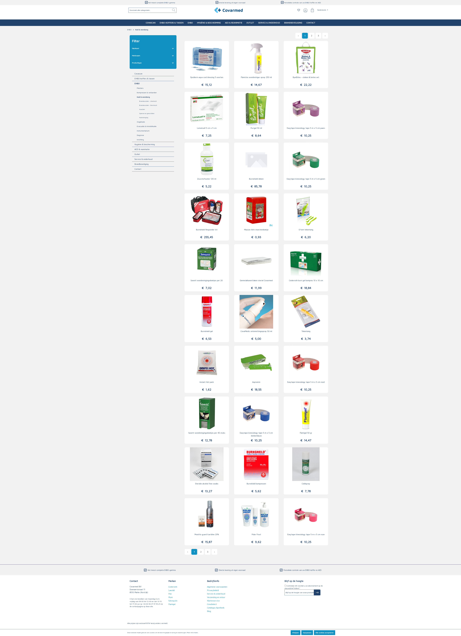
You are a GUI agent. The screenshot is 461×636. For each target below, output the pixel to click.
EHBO (137, 83)
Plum (170, 597)
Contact (137, 169)
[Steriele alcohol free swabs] (207, 464)
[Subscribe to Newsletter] (317, 592)
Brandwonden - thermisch (148, 105)
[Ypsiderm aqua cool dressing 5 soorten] (207, 58)
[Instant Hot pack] (207, 362)
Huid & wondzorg (143, 97)
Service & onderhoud (143, 159)
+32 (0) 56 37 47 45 (150, 604)
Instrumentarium (143, 131)
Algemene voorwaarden (217, 587)
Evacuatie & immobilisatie (146, 126)
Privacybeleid (213, 590)
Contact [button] (134, 581)
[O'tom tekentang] (306, 210)
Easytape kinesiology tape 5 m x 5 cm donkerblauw (256, 434)
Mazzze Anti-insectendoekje (256, 230)
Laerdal (171, 590)
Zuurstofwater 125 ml (206, 179)
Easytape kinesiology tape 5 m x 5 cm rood (306, 382)
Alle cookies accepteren (324, 633)
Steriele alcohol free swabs (206, 484)
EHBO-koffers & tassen (144, 78)
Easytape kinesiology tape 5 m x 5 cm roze (306, 534)
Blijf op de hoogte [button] (294, 581)
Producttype (137, 63)
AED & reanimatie (142, 149)
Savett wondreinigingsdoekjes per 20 (207, 280)
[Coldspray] (306, 464)
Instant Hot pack (207, 382)
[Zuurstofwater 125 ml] (207, 159)
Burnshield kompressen (256, 484)
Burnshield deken (256, 179)
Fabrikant (135, 48)
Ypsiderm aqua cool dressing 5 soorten (206, 77)
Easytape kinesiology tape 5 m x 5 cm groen (306, 179)
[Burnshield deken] (256, 159)
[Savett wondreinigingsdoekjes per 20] (207, 261)
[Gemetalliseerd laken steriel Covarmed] (256, 261)
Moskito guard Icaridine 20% (206, 534)
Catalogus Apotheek (215, 608)
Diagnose (140, 135)
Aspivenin (256, 382)
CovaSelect (212, 604)
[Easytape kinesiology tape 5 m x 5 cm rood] (306, 362)
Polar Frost (256, 534)
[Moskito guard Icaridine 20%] (207, 515)
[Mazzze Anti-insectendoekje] (256, 210)
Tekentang (305, 331)
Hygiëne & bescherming (144, 144)
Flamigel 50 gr (306, 433)
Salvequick (172, 601)
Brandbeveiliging (141, 164)
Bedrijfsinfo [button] (213, 581)
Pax (170, 594)
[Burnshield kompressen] (256, 464)
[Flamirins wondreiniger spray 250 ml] (256, 58)
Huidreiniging (143, 117)
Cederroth (172, 587)
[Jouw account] (304, 10)
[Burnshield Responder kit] (207, 210)
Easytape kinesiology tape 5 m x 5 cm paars (306, 128)
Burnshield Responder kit (206, 230)
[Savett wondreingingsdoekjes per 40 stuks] (207, 413)
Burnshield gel (207, 331)
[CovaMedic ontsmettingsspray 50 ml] (256, 312)
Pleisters (140, 88)
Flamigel (171, 604)
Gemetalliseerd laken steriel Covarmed (256, 280)
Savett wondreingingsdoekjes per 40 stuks (206, 433)
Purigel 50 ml (256, 128)
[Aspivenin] (256, 362)
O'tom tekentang (306, 230)
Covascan (138, 74)
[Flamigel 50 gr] (306, 413)
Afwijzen (295, 633)
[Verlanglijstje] (298, 10)
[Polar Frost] (256, 515)
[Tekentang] (306, 312)
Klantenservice (213, 601)
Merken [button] (172, 581)
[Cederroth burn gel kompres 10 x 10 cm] (306, 261)
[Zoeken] (173, 10)
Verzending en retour (216, 597)
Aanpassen (307, 633)
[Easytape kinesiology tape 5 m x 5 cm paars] (306, 108)
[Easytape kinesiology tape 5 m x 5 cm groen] (306, 159)
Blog (209, 611)
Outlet (137, 154)
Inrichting (140, 140)
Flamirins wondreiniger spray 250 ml (256, 77)
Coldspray (306, 484)
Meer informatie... (193, 632)
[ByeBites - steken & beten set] (306, 58)
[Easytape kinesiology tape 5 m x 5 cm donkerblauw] (256, 413)
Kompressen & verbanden (147, 93)
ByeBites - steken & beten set (306, 77)
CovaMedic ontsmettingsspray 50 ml (256, 331)
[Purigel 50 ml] (256, 108)
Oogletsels (141, 122)
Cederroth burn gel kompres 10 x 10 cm (306, 280)
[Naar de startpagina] (229, 10)
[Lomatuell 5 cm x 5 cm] (207, 108)
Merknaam (136, 56)
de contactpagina (136, 606)
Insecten (142, 109)
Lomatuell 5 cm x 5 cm (207, 128)
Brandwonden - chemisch (148, 101)
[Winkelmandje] (311, 10)
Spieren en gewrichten (146, 113)
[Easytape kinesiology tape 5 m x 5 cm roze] (306, 515)
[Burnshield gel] (207, 312)
